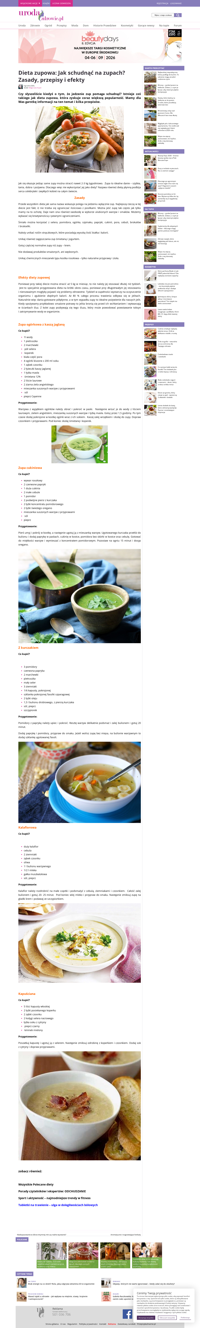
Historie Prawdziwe (104, 25)
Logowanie (176, 3)
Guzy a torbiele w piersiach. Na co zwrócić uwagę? (168, 169)
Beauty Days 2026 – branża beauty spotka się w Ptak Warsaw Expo (168, 158)
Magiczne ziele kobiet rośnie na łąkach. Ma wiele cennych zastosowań (81, 1264)
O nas (63, 1324)
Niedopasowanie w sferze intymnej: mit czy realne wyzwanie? (41, 1234)
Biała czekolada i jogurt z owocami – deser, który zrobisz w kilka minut (167, 382)
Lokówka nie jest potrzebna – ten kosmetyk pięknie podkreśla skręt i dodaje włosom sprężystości (168, 287)
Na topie (164, 25)
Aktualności (152, 151)
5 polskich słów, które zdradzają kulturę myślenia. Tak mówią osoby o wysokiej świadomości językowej (145, 1263)
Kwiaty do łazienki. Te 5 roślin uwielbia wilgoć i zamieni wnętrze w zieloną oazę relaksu (50, 1264)
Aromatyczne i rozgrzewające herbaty (126, 1234)
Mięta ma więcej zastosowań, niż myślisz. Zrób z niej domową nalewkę (167, 139)
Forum (178, 25)
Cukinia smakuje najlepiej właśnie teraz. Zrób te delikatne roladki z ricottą (167, 331)
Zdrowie (35, 25)
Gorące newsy (146, 25)
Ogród (48, 25)
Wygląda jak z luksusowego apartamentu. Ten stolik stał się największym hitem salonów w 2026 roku (168, 126)
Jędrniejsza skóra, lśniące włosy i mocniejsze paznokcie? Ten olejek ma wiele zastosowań (167, 300)
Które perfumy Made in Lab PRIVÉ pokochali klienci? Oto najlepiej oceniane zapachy (168, 273)
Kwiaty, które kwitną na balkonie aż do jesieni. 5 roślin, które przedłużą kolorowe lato (167, 101)
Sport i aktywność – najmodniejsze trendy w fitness (54, 1198)
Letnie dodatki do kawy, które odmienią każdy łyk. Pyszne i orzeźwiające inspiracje (167, 408)
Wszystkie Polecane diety (35, 1184)
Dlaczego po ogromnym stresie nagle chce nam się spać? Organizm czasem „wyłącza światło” (168, 184)
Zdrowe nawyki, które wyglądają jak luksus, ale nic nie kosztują (168, 241)
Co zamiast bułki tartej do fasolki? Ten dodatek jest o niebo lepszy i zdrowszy (167, 369)
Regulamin (72, 1324)
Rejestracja (162, 3)
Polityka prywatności (88, 1324)
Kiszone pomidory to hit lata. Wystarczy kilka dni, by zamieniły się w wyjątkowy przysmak (168, 197)
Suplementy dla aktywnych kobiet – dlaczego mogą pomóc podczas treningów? (168, 228)
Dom (86, 25)
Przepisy (62, 25)
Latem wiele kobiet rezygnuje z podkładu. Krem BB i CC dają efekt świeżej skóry (168, 312)
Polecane (22, 1239)
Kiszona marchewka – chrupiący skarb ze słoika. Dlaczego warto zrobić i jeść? (114, 1264)
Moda (74, 25)
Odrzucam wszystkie (167, 1318)
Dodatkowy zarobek (126, 1324)
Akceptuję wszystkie (146, 1318)
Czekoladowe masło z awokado (165, 355)
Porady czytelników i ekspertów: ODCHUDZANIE (52, 1191)
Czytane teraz (24, 1274)
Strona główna (52, 1324)
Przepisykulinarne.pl (146, 1324)
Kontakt (102, 1324)
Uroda (22, 25)
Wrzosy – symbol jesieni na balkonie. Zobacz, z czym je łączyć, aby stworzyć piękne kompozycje (168, 88)
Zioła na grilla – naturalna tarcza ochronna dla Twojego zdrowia (167, 344)
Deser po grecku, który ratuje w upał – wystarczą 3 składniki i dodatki (167, 395)
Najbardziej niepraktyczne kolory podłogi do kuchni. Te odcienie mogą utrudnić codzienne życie (168, 75)
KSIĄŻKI (46, 3)
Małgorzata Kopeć (35, 88)
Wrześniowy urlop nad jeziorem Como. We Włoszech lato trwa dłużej (167, 113)
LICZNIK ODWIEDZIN (61, 3)
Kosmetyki (127, 25)
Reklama (112, 1324)
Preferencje (185, 1317)
